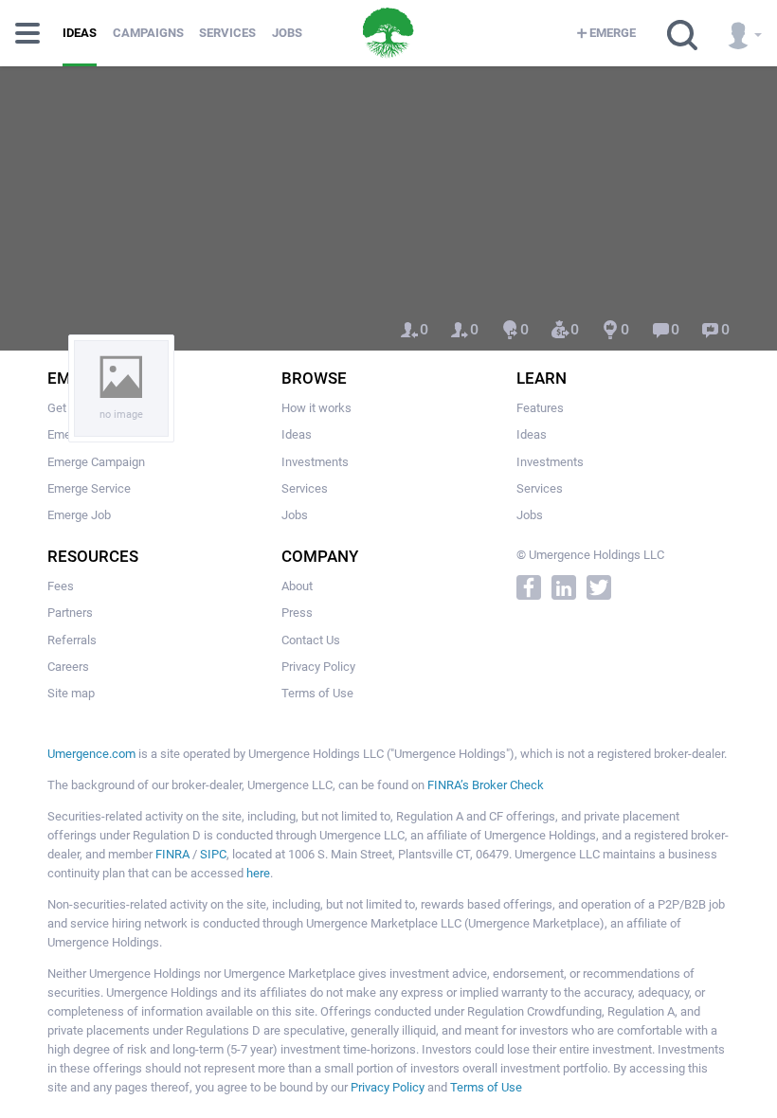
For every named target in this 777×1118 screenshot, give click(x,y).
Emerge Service (89, 488)
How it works (316, 408)
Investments (315, 462)
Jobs (287, 33)
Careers (68, 666)
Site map (71, 693)
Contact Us (310, 640)
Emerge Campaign (96, 462)
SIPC (213, 854)
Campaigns (148, 33)
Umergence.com (91, 754)
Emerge (612, 33)
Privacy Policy (318, 666)
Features (540, 408)
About (297, 586)
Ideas (80, 33)
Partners (70, 612)
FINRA (172, 854)
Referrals (72, 640)
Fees (60, 586)
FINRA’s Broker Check (485, 785)
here (258, 873)
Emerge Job (79, 515)
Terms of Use (317, 693)
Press (297, 612)
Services (227, 33)
